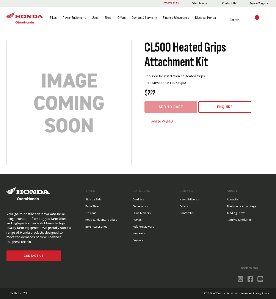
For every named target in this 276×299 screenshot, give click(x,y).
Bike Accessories (96, 226)
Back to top (249, 268)
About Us (233, 199)
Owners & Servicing (144, 18)
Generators (140, 206)
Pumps (137, 220)
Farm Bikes (92, 206)
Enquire (225, 107)
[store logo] (24, 18)
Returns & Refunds (239, 220)
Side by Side (93, 199)
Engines (138, 240)
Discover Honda (205, 18)
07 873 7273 (171, 3)
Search (234, 20)
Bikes (53, 18)
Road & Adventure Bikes (101, 220)
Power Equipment (74, 18)
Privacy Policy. (261, 293)
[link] (199, 3)
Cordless (138, 199)
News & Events (189, 199)
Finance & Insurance (176, 18)
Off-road (91, 213)
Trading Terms (236, 213)
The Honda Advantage (241, 206)
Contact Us (34, 256)
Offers (122, 18)
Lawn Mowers (142, 213)
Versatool (139, 233)
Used (95, 18)
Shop (108, 18)
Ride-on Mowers (143, 226)
